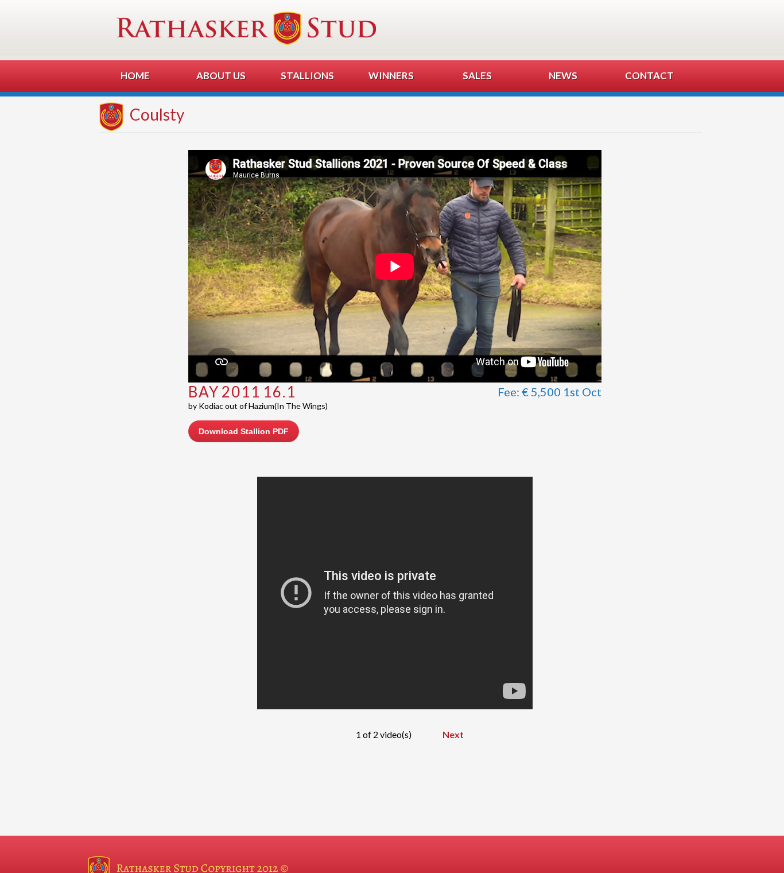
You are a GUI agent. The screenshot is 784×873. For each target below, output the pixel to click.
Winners (391, 75)
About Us (221, 75)
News (563, 75)
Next (453, 734)
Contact (649, 75)
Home (135, 75)
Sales (477, 75)
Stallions (307, 75)
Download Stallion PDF (244, 431)
